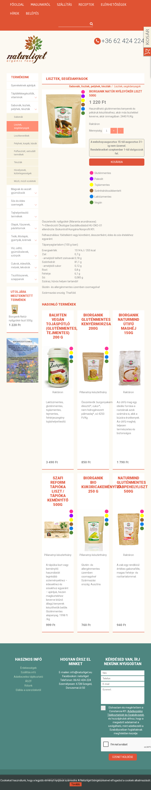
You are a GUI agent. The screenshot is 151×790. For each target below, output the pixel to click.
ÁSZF (28, 681)
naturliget (83, 676)
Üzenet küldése (122, 756)
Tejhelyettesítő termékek (19, 214)
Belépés (32, 13)
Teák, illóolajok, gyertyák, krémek (21, 238)
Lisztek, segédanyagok (21, 126)
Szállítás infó (28, 672)
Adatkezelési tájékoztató (28, 676)
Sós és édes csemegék (18, 202)
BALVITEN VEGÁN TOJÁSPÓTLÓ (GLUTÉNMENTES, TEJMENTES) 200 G (61, 326)
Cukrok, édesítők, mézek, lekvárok (21, 265)
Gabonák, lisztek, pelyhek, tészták (21, 107)
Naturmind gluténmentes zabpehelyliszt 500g (132, 485)
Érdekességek (28, 667)
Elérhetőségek (113, 4)
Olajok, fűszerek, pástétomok (20, 226)
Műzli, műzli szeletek (25, 181)
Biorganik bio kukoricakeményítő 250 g (101, 485)
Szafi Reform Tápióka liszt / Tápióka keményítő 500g (57, 491)
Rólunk (28, 685)
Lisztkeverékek (21, 135)
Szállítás (64, 4)
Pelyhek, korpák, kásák (25, 143)
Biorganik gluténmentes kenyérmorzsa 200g (96, 322)
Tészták (18, 162)
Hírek (14, 13)
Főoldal (17, 4)
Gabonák (18, 117)
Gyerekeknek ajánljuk (23, 85)
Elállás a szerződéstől (28, 690)
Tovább (75, 784)
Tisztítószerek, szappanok (19, 277)
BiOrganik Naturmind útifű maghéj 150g (128, 324)
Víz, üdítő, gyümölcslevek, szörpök (20, 252)
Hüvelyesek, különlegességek (22, 172)
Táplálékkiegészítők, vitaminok (23, 95)
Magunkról (40, 4)
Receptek (86, 4)
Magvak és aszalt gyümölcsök (21, 191)
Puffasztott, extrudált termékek (25, 153)
